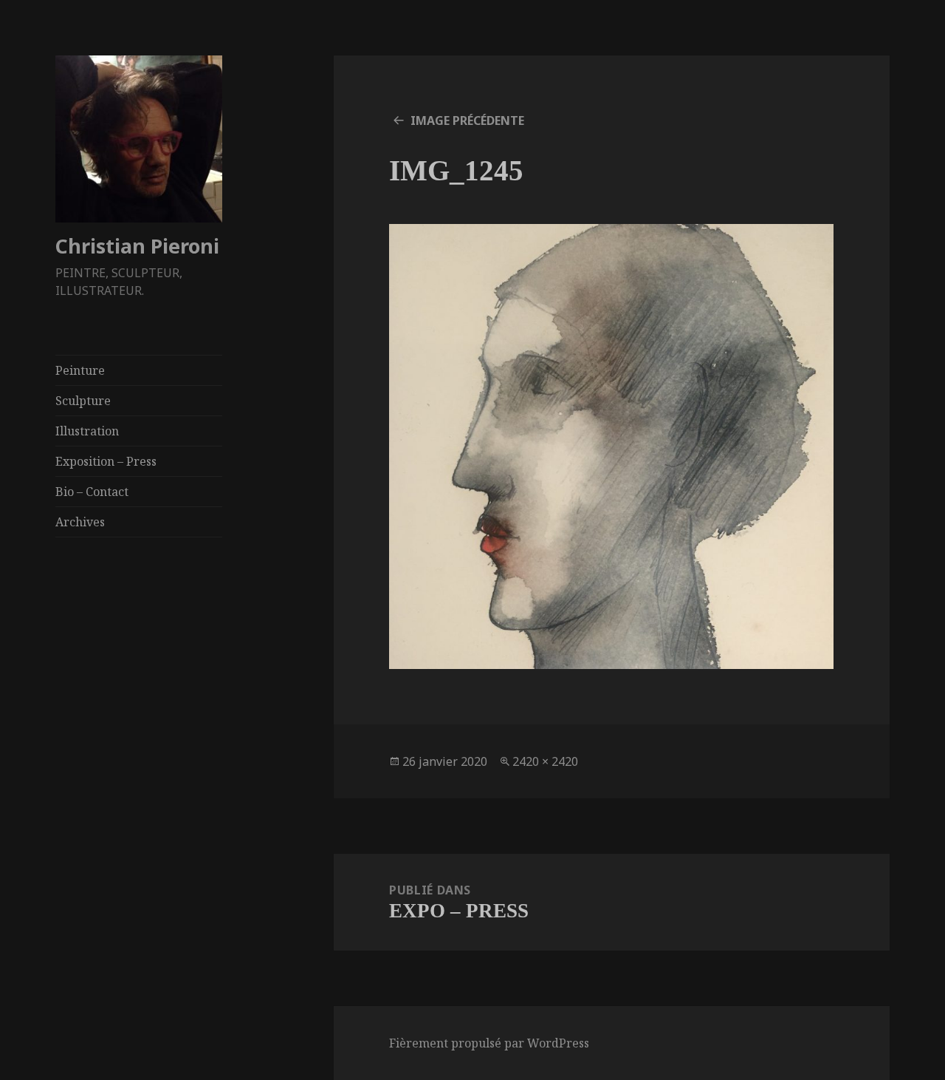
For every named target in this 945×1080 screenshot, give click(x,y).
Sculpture (83, 401)
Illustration (87, 431)
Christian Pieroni (137, 245)
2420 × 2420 (545, 761)
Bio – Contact (91, 491)
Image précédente (467, 120)
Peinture (80, 370)
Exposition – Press (106, 461)
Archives (80, 522)
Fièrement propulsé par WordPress (489, 1043)
